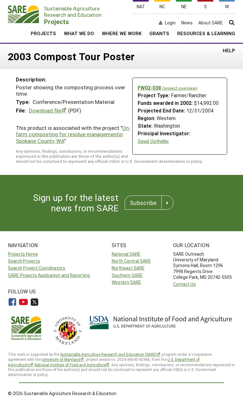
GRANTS (159, 33)
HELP (229, 50)
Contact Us (184, 284)
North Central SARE (131, 261)
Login (170, 23)
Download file (45, 110)
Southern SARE (127, 275)
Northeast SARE (128, 268)
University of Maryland (61, 359)
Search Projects (24, 261)
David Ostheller (153, 141)
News (187, 23)
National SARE (126, 254)
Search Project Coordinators (36, 268)
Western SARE (126, 282)
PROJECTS (43, 33)
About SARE (210, 23)
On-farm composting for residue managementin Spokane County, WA (73, 134)
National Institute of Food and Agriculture (70, 364)
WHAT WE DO (79, 33)
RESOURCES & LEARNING (206, 33)
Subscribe (143, 203)
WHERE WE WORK (121, 33)
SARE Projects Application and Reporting (49, 275)
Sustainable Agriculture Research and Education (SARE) (108, 354)
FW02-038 (167, 87)
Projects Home (23, 254)
